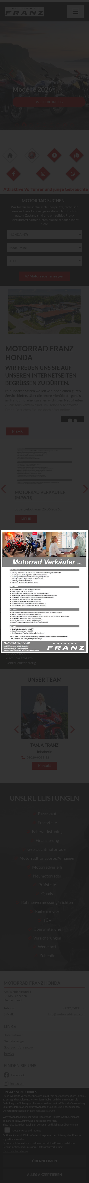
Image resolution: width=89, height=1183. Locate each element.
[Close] (83, 535)
